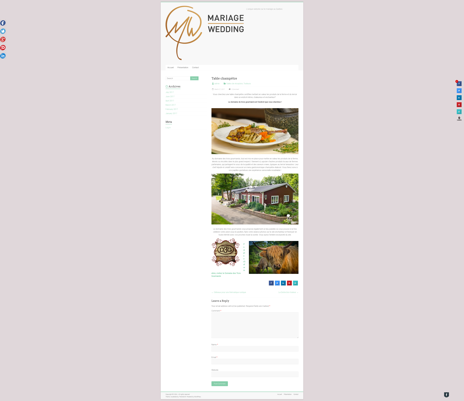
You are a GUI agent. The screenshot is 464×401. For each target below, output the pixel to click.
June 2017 (170, 96)
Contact (195, 67)
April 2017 (170, 101)
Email (214, 357)
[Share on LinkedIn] (459, 99)
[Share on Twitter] (277, 285)
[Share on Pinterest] (289, 285)
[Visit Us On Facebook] (446, 393)
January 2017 (171, 113)
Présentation (183, 67)
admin (217, 83)
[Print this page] (295, 285)
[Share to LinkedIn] (283, 285)
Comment (216, 311)
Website (214, 370)
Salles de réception (234, 83)
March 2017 (171, 105)
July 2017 (170, 92)
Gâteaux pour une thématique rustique (228, 292)
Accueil (170, 67)
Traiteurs (247, 83)
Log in (168, 127)
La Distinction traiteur (288, 292)
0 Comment (235, 89)
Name (214, 344)
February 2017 (172, 109)
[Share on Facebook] (271, 285)
